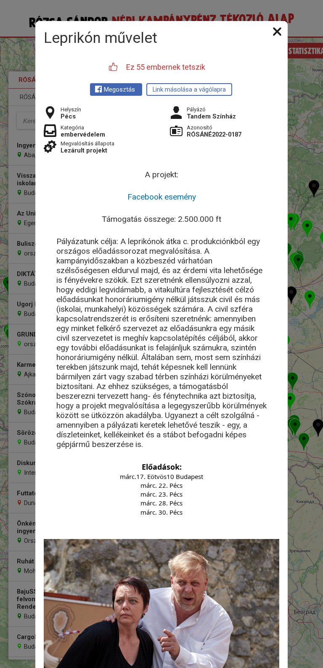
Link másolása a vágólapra (189, 89)
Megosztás (119, 89)
